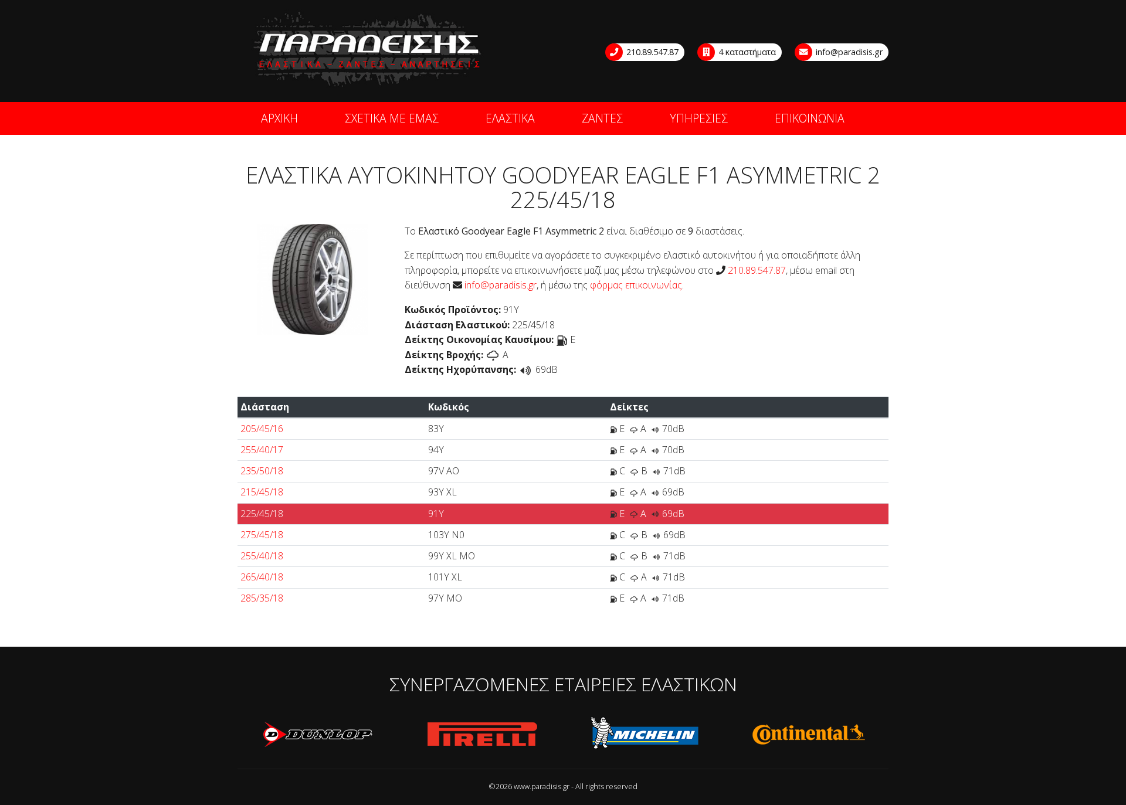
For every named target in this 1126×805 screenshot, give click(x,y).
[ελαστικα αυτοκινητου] (368, 50)
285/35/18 (261, 598)
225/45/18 (261, 513)
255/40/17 (261, 449)
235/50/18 (261, 470)
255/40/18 (261, 555)
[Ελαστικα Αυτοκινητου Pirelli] (482, 734)
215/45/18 (261, 491)
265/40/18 (261, 576)
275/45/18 (261, 534)
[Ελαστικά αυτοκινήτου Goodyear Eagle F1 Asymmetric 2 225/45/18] (312, 277)
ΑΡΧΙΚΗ (279, 118)
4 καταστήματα (746, 51)
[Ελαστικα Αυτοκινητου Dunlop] (319, 734)
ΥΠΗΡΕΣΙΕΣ (699, 118)
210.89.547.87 (651, 51)
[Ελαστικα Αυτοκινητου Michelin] (645, 734)
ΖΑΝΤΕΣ (602, 118)
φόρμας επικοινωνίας (636, 284)
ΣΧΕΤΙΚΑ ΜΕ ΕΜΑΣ (392, 118)
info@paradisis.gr (848, 51)
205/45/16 (261, 428)
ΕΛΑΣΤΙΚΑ (510, 118)
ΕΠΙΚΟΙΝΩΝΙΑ (809, 118)
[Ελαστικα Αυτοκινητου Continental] (808, 734)
